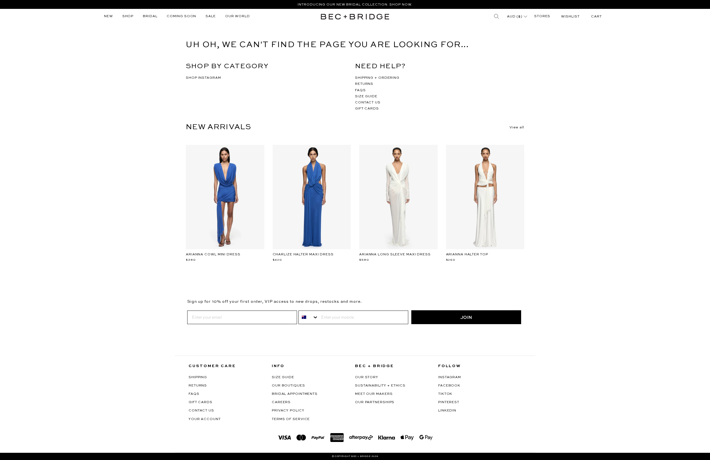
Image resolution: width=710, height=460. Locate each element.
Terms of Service (291, 419)
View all (516, 127)
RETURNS (364, 84)
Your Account (205, 419)
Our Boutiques (288, 385)
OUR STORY (366, 377)
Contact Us (201, 410)
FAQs (194, 394)
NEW (108, 16)
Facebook (449, 385)
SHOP (128, 16)
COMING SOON (181, 16)
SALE (211, 16)
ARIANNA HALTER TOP (467, 254)
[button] (596, 16)
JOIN (466, 317)
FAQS (360, 90)
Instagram (449, 377)
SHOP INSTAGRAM (203, 78)
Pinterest (448, 402)
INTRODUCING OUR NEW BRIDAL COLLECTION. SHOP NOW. (355, 4)
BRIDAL (150, 16)
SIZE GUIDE (366, 96)
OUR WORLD (237, 16)
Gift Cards (200, 402)
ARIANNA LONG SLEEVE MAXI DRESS (395, 254)
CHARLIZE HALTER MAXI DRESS (303, 254)
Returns (198, 385)
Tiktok (445, 394)
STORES (542, 16)
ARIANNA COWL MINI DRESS (213, 254)
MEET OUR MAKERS (374, 394)
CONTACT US (368, 102)
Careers (281, 402)
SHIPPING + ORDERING (377, 78)
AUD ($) (515, 16)
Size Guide (283, 377)
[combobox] (308, 317)
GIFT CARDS (367, 108)
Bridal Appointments (295, 394)
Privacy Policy (288, 410)
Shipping (198, 377)
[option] (355, 4)
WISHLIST (570, 16)
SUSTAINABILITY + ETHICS (380, 385)
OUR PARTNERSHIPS (374, 402)
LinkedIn (447, 410)
